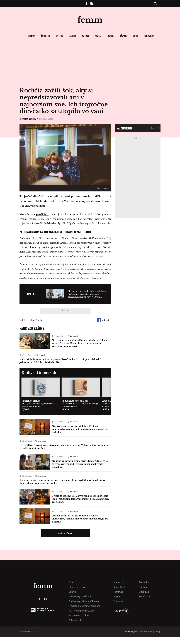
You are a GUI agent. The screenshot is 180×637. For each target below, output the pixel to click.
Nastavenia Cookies (79, 615)
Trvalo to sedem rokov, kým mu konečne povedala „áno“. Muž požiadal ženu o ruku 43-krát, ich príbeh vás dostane (80, 499)
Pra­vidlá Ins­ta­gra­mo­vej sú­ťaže (84, 606)
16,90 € (66, 409)
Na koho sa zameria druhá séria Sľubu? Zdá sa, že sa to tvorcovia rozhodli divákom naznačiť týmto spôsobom (80, 464)
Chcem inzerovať (77, 587)
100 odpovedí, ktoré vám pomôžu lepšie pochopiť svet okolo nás (37, 405)
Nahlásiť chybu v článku (31, 320)
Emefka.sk (144, 596)
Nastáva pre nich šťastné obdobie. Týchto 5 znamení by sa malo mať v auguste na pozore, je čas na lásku (80, 429)
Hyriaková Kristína (28, 118)
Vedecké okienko (31, 400)
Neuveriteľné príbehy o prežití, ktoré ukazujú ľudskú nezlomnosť (80, 405)
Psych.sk (118, 596)
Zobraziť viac (65, 533)
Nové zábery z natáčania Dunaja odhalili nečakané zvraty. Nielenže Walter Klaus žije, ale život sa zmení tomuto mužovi (80, 343)
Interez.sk (118, 582)
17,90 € (25, 409)
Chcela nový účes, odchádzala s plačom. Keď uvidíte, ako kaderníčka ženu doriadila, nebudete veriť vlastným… (87, 294)
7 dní (157, 128)
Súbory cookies (76, 620)
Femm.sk (118, 591)
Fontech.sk (145, 582)
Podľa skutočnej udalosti (75, 400)
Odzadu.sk (144, 591)
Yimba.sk (118, 601)
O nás (71, 582)
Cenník (72, 591)
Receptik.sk (119, 587)
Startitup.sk (145, 587)
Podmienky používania (80, 596)
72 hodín (149, 128)
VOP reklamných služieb (81, 610)
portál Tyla (42, 214)
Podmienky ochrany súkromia (84, 601)
